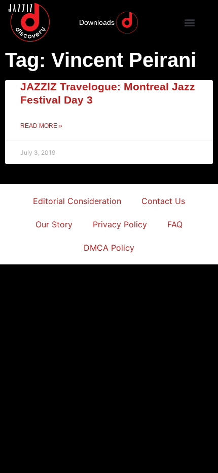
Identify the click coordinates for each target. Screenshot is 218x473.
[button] (189, 22)
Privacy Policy (120, 224)
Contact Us (163, 201)
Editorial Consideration (77, 201)
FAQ (175, 224)
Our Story (53, 224)
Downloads (97, 22)
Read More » (41, 125)
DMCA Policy (109, 248)
